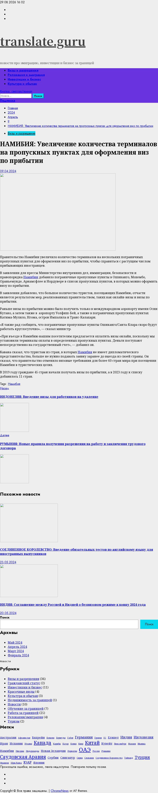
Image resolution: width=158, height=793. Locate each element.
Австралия (8, 737)
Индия (126, 737)
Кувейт (106, 743)
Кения (73, 743)
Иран (4, 743)
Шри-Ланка (16, 763)
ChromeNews (60, 791)
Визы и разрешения (23, 70)
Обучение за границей (26, 708)
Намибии (30, 277)
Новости (14, 704)
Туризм (13, 721)
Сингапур (67, 757)
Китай (92, 742)
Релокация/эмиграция (25, 717)
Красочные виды (21, 691)
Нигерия (20, 751)
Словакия (89, 757)
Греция (98, 737)
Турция (142, 757)
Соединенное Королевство (109, 757)
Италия (28, 743)
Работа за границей (23, 713)
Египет (113, 737)
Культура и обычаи (22, 84)
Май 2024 (15, 642)
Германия (84, 737)
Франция (4, 763)
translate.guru (43, 40)
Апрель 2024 (17, 647)
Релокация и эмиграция (26, 75)
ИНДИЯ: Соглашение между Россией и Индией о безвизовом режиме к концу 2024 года (73, 604)
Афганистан (24, 737)
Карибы (57, 743)
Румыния (105, 751)
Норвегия (72, 751)
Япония (39, 762)
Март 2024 (16, 651)
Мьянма (141, 743)
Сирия (80, 757)
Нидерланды (32, 751)
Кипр (80, 743)
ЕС (104, 737)
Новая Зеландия (53, 751)
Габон (70, 737)
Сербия (53, 757)
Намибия (85, 352)
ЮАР (28, 762)
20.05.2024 (8, 613)
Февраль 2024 (18, 655)
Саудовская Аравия (23, 757)
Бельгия (50, 737)
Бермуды (61, 737)
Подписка (7, 100)
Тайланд (128, 757)
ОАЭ (85, 750)
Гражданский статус (24, 683)
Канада (42, 742)
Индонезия (143, 737)
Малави (132, 743)
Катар (65, 743)
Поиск (4, 617)
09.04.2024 (8, 171)
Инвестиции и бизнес (24, 79)
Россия (96, 751)
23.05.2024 (8, 562)
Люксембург (120, 743)
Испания (16, 743)
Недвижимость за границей (30, 700)
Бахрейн (38, 737)
